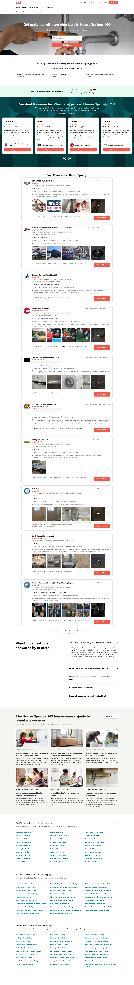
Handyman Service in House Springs (62, 958)
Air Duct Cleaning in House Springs (96, 954)
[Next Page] (82, 630)
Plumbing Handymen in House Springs (62, 897)
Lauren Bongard (56, 750)
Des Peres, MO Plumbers (93, 862)
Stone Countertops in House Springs (27, 913)
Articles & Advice (49, 7)
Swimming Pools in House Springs (96, 900)
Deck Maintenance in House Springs (27, 961)
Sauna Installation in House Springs (62, 907)
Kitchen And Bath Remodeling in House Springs (31, 904)
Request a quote (17, 150)
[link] (6, 145)
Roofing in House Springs (24, 938)
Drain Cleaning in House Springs (26, 887)
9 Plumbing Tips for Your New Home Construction (65, 794)
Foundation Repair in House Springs (97, 951)
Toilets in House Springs (23, 897)
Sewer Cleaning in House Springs (26, 900)
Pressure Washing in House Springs (61, 941)
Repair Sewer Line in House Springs (61, 913)
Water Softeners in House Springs (96, 887)
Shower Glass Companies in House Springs (99, 907)
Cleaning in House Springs (24, 964)
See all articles (110, 716)
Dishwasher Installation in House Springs (98, 884)
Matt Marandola (91, 789)
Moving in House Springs (24, 958)
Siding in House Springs (58, 935)
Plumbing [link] (18, 12)
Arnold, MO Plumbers (23, 859)
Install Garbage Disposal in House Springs (64, 884)
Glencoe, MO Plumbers (92, 836)
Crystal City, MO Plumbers (94, 859)
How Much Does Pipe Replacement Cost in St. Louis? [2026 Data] (101, 754)
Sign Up (113, 3)
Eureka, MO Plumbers (23, 836)
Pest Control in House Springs (95, 935)
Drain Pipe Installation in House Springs (63, 900)
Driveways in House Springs (59, 944)
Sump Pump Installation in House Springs (98, 897)
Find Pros (67, 45)
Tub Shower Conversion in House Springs (98, 890)
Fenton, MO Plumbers (23, 855)
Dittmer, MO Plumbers (57, 849)
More (40, 7)
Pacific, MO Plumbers (23, 862)
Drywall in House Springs (93, 961)
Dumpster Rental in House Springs (96, 941)
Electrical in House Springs (24, 948)
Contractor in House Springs (25, 907)
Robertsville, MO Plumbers (59, 862)
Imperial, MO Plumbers (23, 842)
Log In (104, 3)
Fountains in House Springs (59, 894)
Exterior (24, 7)
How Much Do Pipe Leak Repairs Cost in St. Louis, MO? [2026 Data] (66, 754)
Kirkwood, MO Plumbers (93, 845)
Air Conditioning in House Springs (61, 954)
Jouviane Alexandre (22, 789)
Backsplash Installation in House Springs (29, 910)
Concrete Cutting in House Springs (61, 890)
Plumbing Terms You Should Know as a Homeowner (101, 794)
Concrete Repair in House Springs (26, 944)
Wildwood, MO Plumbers (24, 839)
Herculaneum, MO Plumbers (94, 832)
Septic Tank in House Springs (25, 954)
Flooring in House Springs (58, 948)
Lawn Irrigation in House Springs (61, 951)
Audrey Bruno (55, 789)
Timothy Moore (91, 750)
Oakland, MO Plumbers (92, 849)
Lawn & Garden (33, 7)
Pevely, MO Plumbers (57, 832)
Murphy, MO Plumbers (23, 852)
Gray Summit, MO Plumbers (94, 852)
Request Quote (102, 218)
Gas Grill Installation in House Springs (97, 894)
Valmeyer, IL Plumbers (92, 855)
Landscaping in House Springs (60, 964)
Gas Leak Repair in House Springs (27, 890)
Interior (18, 7)
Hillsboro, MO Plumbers (23, 845)
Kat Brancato (20, 750)
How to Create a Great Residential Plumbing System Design (29, 794)
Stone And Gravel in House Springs (96, 938)
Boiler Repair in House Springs (95, 904)
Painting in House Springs (58, 938)
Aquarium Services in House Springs (97, 910)
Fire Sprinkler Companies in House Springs (64, 887)
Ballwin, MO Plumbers (57, 845)
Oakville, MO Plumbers (92, 839)
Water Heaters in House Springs (26, 884)
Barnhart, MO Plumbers (23, 849)
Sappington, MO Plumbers (58, 855)
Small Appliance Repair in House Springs (98, 944)
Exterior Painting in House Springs (96, 948)
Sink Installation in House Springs (27, 894)
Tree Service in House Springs (25, 935)
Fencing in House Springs (24, 941)
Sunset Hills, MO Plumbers (59, 859)
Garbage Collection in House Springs (62, 961)
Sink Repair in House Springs (59, 904)
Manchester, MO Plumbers (59, 839)
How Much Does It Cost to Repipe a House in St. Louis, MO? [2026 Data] (32, 754)
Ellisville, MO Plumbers (58, 842)
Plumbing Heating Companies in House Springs (65, 910)
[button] (39, 206)
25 (77, 630)
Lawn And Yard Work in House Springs (28, 951)
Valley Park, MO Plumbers (59, 836)
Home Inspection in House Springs (96, 958)
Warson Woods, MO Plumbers (95, 842)
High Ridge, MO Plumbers (24, 832)
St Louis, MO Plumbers (57, 852)
